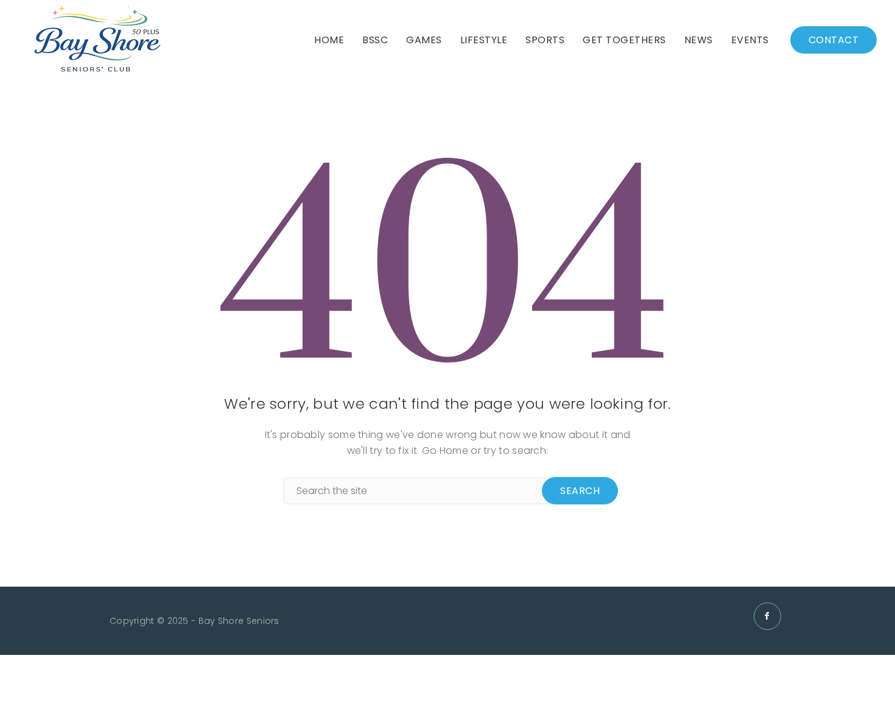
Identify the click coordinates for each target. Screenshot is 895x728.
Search (580, 491)
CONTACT (834, 40)
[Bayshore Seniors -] (97, 40)
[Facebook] (767, 616)
